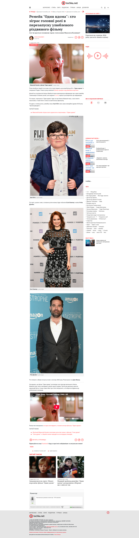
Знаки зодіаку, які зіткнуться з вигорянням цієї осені (103, 242)
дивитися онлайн (92, 226)
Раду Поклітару (104, 209)
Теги (87, 186)
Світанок (101, 211)
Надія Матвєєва (101, 207)
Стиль (53, 7)
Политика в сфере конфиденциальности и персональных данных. (52, 532)
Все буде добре (91, 195)
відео (88, 224)
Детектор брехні (92, 197)
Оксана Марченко (92, 209)
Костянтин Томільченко (94, 205)
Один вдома (53, 451)
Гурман (72, 7)
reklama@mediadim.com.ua (52, 526)
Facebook (45, 443)
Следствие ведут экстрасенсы (96, 215)
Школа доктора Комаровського (96, 222)
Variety (57, 95)
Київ (100, 201)
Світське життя (91, 213)
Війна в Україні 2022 (58, 12)
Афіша (78, 7)
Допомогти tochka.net (44, 12)
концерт (101, 226)
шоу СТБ (99, 232)
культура (89, 228)
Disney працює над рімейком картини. (66, 90)
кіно (95, 228)
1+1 (88, 192)
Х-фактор (89, 221)
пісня (94, 230)
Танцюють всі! (103, 217)
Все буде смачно (103, 195)
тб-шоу (105, 230)
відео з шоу (95, 224)
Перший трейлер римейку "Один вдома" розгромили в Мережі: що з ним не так (70, 483)
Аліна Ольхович (39, 37)
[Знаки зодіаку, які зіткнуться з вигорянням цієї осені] (90, 243)
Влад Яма (94, 192)
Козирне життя (91, 203)
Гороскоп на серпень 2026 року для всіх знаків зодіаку (97, 36)
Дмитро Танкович (92, 201)
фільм (88, 232)
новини (89, 230)
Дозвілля (85, 7)
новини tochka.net (40, 451)
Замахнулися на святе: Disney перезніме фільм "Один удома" (41, 482)
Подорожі (65, 7)
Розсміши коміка (92, 211)
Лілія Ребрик (90, 207)
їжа (105, 232)
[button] (105, 7)
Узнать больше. (57, 534)
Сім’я (58, 7)
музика (101, 228)
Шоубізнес (46, 7)
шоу (93, 232)
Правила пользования (33, 532)
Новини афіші (33, 44)
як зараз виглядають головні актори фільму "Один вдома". (62, 425)
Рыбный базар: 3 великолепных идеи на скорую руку (102, 150)
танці (99, 230)
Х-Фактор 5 (102, 219)
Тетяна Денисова (92, 219)
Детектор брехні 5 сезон (94, 199)
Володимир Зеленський (94, 194)
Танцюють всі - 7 (92, 217)
